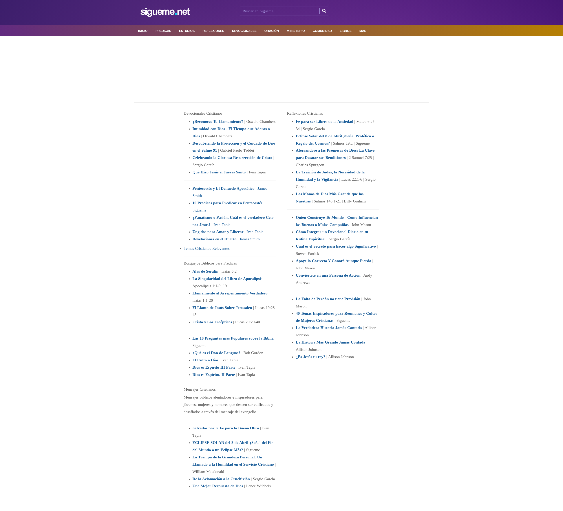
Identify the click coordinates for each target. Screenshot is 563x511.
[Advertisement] (281, 69)
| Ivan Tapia (227, 232)
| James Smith (226, 239)
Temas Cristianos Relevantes (207, 248)
